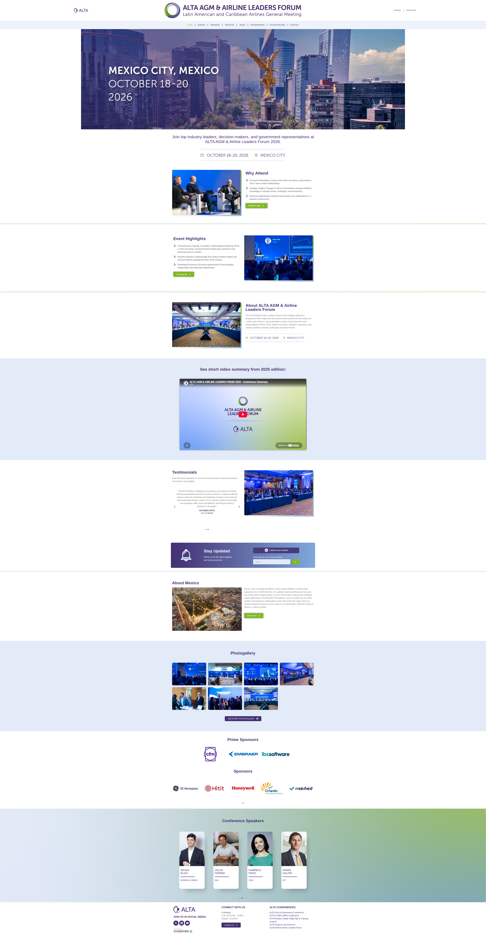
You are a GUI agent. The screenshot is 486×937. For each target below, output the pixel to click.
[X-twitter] (175, 923)
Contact (294, 25)
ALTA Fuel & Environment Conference (287, 912)
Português (411, 10)
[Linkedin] (181, 923)
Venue (242, 25)
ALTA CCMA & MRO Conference (284, 915)
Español (397, 10)
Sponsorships (258, 25)
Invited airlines (277, 25)
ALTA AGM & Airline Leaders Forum (286, 928)
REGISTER (229, 25)
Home (190, 25)
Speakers (215, 25)
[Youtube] (187, 923)
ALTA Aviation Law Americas (282, 925)
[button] (174, 506)
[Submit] (296, 561)
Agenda (201, 25)
